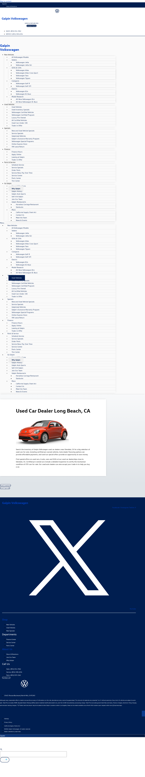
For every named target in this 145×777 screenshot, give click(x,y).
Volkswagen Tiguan (23, 78)
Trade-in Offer (17, 125)
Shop (5, 619)
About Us (7, 649)
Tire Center (16, 181)
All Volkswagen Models (20, 57)
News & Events (21, 220)
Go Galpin (7, 183)
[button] (58, 223)
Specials (7, 128)
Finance (7, 149)
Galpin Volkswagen (15, 18)
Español (4, 4)
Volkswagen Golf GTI (23, 86)
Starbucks (19, 207)
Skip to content (5, 1)
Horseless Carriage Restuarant (27, 204)
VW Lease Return (18, 147)
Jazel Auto (18, 731)
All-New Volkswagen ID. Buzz (26, 102)
